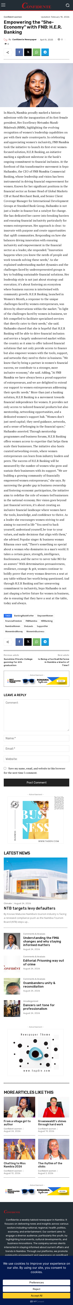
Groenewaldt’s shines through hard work (52, 1123)
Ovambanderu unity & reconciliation (39, 984)
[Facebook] (19, 52)
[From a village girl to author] (19, 1107)
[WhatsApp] (36, 52)
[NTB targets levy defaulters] (35, 879)
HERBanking (47, 621)
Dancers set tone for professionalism (39, 1007)
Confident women (13, 17)
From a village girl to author (17, 1123)
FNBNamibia (31, 621)
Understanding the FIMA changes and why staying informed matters (42, 941)
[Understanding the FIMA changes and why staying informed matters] (12, 941)
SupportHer (42, 626)
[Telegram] (45, 52)
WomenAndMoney (14, 631)
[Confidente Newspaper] (6, 39)
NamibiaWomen (12, 626)
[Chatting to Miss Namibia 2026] (19, 1149)
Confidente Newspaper (24, 40)
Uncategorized (30, 1001)
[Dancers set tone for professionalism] (12, 1008)
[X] (28, 52)
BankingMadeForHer (24, 615)
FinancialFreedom (13, 621)
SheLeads (28, 626)
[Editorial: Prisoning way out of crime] (12, 964)
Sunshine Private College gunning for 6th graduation (18, 662)
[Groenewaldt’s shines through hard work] (53, 1107)
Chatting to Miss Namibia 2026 (15, 1165)
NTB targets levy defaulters (29, 908)
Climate (8, 903)
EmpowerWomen (45, 615)
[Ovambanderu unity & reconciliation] (12, 986)
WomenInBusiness (35, 631)
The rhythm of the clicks (50, 1165)
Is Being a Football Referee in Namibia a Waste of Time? (53, 662)
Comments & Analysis (34, 934)
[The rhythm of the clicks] (53, 1149)
